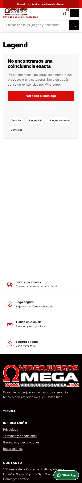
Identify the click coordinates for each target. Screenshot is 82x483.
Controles (16, 129)
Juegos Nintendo (59, 120)
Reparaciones (13, 449)
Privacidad (10, 429)
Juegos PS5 (35, 120)
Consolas (16, 120)
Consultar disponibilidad (41, 108)
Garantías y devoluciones (21, 442)
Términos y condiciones (20, 436)
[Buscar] (74, 25)
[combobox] (36, 25)
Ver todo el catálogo (41, 96)
